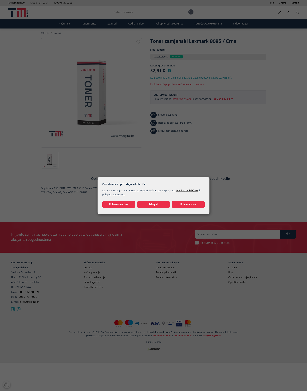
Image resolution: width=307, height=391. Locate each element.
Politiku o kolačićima (187, 190)
